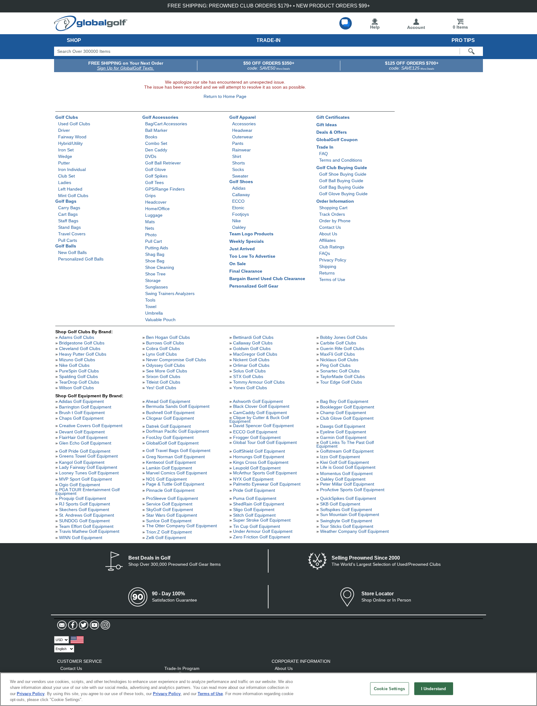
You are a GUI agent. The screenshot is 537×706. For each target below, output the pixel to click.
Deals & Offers (331, 132)
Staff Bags (68, 220)
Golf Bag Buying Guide (341, 187)
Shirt (236, 156)
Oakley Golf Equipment (342, 479)
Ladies (64, 182)
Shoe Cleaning (159, 267)
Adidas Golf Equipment (81, 401)
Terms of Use (332, 279)
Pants (237, 143)
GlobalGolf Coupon (337, 139)
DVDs (150, 156)
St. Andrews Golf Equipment (86, 515)
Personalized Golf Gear (253, 286)
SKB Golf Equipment (340, 503)
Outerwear (242, 136)
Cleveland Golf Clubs (79, 348)
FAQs (324, 253)
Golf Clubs (66, 117)
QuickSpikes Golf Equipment (348, 498)
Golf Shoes (241, 181)
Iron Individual (72, 169)
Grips (150, 195)
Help (375, 27)
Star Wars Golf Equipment (171, 515)
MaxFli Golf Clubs (337, 354)
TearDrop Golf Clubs (79, 382)
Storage (153, 280)
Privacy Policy (332, 259)
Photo (151, 234)
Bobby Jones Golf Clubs (343, 337)
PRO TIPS (463, 40)
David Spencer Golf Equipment (263, 425)
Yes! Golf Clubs (161, 387)
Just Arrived (242, 248)
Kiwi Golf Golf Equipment (344, 462)
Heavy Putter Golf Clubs (82, 354)
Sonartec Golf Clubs (340, 370)
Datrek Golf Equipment (168, 426)
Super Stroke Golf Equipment (262, 520)
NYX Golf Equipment (253, 479)
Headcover (156, 202)
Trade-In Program (182, 668)
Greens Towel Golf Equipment (88, 456)
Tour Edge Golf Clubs (341, 382)
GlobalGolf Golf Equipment (172, 443)
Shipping (327, 266)
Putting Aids (156, 247)
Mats (150, 221)
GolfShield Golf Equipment (259, 451)
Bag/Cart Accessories (166, 123)
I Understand (433, 688)
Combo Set (156, 143)
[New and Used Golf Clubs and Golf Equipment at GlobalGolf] (90, 28)
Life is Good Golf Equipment (347, 467)
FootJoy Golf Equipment (170, 437)
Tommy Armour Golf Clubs (259, 382)
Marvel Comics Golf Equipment (176, 472)
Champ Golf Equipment (343, 412)
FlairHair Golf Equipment (83, 437)
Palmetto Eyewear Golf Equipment (267, 484)
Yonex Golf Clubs (250, 387)
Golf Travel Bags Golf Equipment (178, 450)
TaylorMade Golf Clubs (342, 376)
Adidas (239, 188)
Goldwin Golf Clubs (252, 348)
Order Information (335, 201)
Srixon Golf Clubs (163, 376)
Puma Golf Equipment (254, 498)
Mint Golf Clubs (73, 195)
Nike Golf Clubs (74, 365)
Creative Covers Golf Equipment (90, 425)
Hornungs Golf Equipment (258, 456)
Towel (150, 306)
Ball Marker (156, 130)
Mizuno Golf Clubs (77, 359)
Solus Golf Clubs (249, 370)
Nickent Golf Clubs (251, 359)
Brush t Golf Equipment (82, 412)
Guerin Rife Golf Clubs (342, 348)
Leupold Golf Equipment (257, 467)
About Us (328, 233)
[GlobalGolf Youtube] (93, 625)
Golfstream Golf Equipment (347, 451)
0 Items (460, 27)
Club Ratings (331, 246)
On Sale (237, 263)
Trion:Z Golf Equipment (169, 531)
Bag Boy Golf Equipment (344, 401)
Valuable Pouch (160, 319)
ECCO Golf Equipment (255, 431)
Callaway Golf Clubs (253, 342)
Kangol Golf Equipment (81, 462)
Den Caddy (156, 149)
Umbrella (154, 313)
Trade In (324, 147)
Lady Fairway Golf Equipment (88, 467)
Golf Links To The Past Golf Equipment (345, 444)
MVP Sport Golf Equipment (85, 479)
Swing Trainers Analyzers (170, 293)
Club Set (66, 175)
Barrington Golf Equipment (85, 406)
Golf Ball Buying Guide (341, 180)
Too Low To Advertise (252, 256)
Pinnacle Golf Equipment (170, 490)
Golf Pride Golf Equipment (84, 451)
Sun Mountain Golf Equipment (349, 514)
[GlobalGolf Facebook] (72, 625)
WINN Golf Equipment (80, 537)
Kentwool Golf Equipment (171, 462)
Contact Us (330, 227)
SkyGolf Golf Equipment (169, 509)
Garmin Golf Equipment (343, 437)
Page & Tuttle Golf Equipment (175, 484)
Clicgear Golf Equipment (170, 418)
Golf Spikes (156, 175)
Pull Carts (67, 240)
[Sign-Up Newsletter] (62, 625)
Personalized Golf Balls (80, 258)
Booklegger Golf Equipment (347, 406)
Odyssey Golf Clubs (165, 365)
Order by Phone (335, 220)
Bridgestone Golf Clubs (81, 342)
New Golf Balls (72, 252)
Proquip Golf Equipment (82, 498)
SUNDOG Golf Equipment (84, 520)
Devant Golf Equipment (82, 431)
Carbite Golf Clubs (338, 342)
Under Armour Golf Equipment (262, 531)
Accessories (244, 123)
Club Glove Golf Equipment (347, 418)
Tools (150, 300)
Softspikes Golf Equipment (346, 509)
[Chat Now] (345, 23)
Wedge (65, 156)
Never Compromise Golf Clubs (176, 359)
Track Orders (332, 214)
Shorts (238, 162)
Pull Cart (153, 241)
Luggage (154, 215)
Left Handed (70, 189)
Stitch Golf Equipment (254, 515)
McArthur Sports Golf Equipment (265, 472)
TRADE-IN (268, 40)
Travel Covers (71, 233)
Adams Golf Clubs (76, 337)
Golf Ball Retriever (163, 162)
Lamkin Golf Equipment (169, 467)
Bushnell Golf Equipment (170, 412)
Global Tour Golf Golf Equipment (265, 442)
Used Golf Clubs (74, 123)
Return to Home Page (225, 96)
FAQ (323, 153)
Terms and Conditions (340, 160)
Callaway (241, 194)
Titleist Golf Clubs (163, 382)
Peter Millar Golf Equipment (347, 484)
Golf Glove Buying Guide (343, 193)
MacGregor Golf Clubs (255, 354)
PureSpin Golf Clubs (79, 370)
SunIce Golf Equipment (168, 520)
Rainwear (241, 149)
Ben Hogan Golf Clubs (168, 337)
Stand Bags (69, 227)
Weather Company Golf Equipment (354, 531)
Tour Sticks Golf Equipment (346, 526)
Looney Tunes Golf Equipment (89, 472)
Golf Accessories (160, 117)
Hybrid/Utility (70, 143)
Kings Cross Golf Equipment (260, 462)
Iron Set (66, 149)
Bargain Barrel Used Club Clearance (267, 278)
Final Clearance (245, 271)
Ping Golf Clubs (335, 365)
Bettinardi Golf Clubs (253, 337)
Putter (64, 162)
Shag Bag (154, 254)
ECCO (238, 201)
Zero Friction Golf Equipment (261, 536)
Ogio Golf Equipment (79, 484)
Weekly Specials (246, 241)
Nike (236, 220)
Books (151, 136)
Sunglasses (156, 286)
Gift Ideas (326, 124)
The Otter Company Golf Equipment (181, 525)
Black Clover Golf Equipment (261, 406)
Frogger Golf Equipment (257, 437)
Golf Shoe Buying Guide (342, 174)
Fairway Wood (72, 136)
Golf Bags (65, 201)
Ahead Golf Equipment (168, 401)
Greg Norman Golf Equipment (175, 456)
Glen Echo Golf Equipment (85, 443)
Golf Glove (155, 169)
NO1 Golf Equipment (166, 479)
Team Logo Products (251, 233)
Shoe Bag (154, 260)
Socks (238, 169)
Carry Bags (69, 207)
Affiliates (327, 240)
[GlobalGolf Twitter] (82, 625)
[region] (268, 689)
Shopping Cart (333, 207)
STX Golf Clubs (248, 376)
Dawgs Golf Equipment (342, 426)
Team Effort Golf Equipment (86, 526)
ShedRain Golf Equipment (258, 503)
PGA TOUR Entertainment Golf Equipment (87, 491)
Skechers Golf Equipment (84, 509)
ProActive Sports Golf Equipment (352, 489)
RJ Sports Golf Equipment (84, 503)
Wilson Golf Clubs (76, 387)
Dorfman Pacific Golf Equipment (177, 431)
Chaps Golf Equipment (81, 418)
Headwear (242, 130)
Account (416, 27)
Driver (64, 130)
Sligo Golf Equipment (253, 509)
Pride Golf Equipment (254, 490)
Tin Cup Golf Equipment (256, 526)
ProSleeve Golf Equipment (172, 498)
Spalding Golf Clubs (78, 376)
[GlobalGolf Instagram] (104, 625)
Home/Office (157, 208)
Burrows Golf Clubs (165, 342)
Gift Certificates (333, 117)
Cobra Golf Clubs (163, 348)
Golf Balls (65, 245)
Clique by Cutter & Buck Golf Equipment (259, 419)
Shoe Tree (155, 273)
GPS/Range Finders (165, 189)
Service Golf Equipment (169, 503)
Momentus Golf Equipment (346, 473)
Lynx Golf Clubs (161, 354)
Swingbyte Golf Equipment (346, 520)
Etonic (238, 207)
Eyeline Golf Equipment (343, 431)
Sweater (240, 175)
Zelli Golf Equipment (166, 537)
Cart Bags (68, 214)
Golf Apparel (242, 117)
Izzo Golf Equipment (340, 456)
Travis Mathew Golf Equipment (89, 531)
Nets (149, 228)
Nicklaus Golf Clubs (339, 359)
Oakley (239, 227)
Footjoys (240, 214)
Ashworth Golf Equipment (258, 401)
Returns (327, 272)
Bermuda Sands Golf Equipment (177, 406)
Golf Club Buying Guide (341, 167)
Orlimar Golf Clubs (251, 365)
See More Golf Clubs (166, 370)
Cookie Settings (389, 688)
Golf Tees (154, 182)
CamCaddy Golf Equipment (260, 412)
